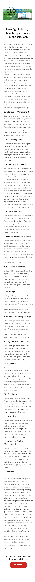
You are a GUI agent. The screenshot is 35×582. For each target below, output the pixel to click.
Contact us (18, 565)
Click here (7, 546)
